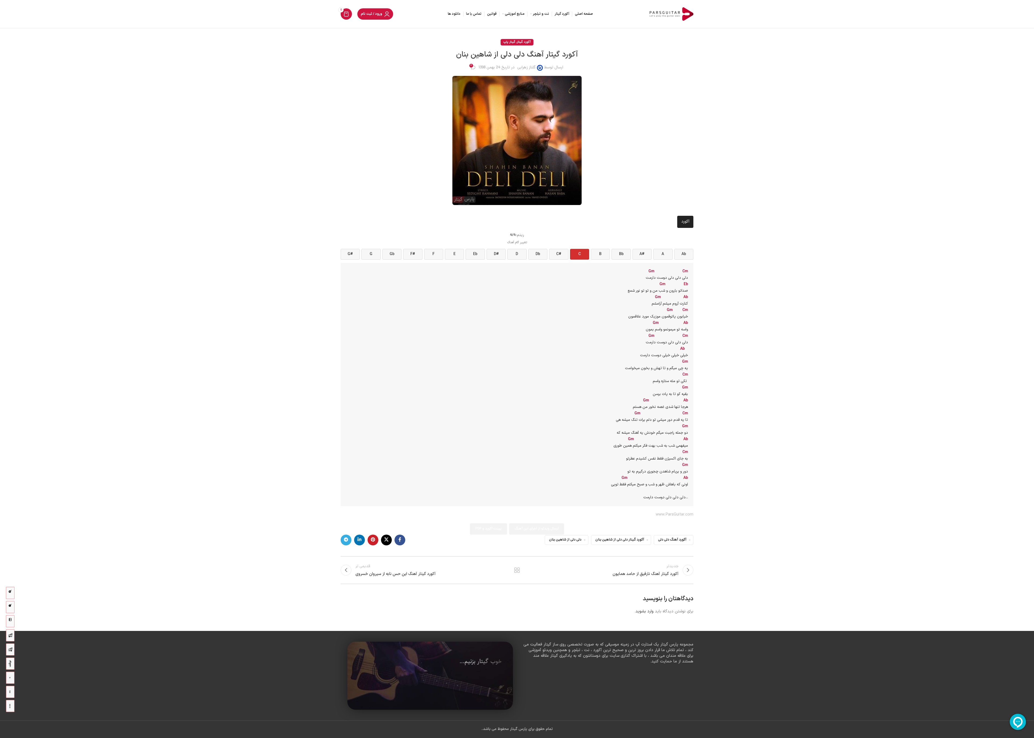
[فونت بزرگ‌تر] (10, 593)
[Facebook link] (399, 540)
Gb (392, 254)
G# (350, 254)
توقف (10, 663)
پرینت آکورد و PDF (488, 529)
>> (10, 691)
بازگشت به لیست (517, 570)
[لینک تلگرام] (346, 540)
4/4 (513, 235)
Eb (475, 254)
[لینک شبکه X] (386, 540)
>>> (10, 706)
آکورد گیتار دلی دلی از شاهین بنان (619, 540)
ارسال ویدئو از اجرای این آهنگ (537, 529)
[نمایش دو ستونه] (10, 621)
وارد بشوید (644, 611)
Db (538, 254)
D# (496, 254)
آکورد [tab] (685, 222)
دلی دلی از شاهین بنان (565, 540)
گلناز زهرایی (526, 68)
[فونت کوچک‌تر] (10, 607)
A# (642, 254)
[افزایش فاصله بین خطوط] (10, 650)
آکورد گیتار (524, 42)
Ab (684, 254)
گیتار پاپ (509, 42)
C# (558, 254)
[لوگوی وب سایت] (670, 14)
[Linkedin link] (359, 540)
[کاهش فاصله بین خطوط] (10, 635)
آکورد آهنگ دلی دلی (672, 540)
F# (412, 254)
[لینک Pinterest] (373, 540)
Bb (621, 254)
